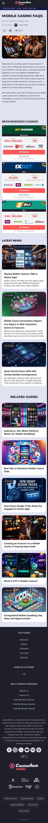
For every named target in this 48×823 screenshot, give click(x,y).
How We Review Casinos (24, 704)
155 (24, 674)
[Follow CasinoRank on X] (21, 749)
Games (24, 644)
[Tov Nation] (25, 780)
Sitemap (24, 657)
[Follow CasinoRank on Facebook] (9, 749)
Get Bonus (24, 152)
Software (24, 648)
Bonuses (24, 639)
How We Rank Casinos (24, 699)
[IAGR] (29, 787)
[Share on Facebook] (10, 31)
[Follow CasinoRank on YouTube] (26, 749)
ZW (23, 756)
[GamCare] (16, 787)
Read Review (24, 156)
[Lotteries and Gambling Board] (12, 780)
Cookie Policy (24, 819)
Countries (24, 653)
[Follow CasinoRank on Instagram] (15, 749)
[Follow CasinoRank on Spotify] (32, 749)
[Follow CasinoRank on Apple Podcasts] (38, 749)
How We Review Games (24, 708)
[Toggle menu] (3, 3)
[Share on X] (4, 31)
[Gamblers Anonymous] (36, 780)
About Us (24, 690)
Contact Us (24, 695)
